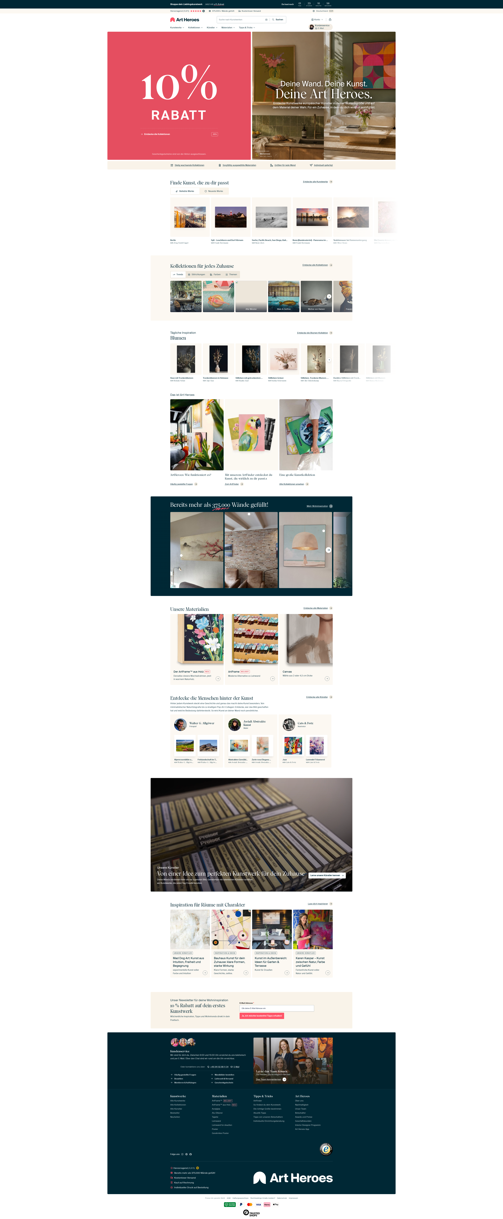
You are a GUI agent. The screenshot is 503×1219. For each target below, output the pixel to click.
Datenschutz (282, 1198)
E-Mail (321, 28)
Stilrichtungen (198, 274)
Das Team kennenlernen (268, 1079)
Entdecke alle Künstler (317, 697)
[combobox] (240, 19)
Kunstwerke (176, 27)
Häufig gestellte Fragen (185, 1074)
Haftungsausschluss (240, 1198)
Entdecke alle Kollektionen (315, 265)
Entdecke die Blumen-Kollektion (312, 333)
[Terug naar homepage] (184, 19)
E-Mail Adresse (247, 1003)
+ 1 (276, 155)
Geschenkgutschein (224, 1082)
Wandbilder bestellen (224, 1074)
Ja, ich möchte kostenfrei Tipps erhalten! (262, 1016)
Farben (217, 274)
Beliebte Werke (186, 191)
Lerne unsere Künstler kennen (325, 875)
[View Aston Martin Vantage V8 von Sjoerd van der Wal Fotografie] (249, 514)
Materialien (227, 27)
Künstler (211, 27)
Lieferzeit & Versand (224, 1078)
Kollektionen (194, 27)
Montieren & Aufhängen (185, 1082)
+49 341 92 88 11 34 (219, 1066)
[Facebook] (190, 1154)
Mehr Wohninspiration (317, 506)
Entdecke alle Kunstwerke (315, 181)
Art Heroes (302, 1096)
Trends (179, 274)
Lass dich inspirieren (318, 903)
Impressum (293, 1198)
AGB (229, 1198)
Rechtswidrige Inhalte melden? (262, 1198)
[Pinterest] (186, 1154)
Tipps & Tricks (245, 27)
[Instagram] (182, 1154)
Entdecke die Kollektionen (180, 134)
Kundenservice (322, 25)
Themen (233, 274)
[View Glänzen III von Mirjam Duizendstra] (323, 531)
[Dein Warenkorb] (330, 19)
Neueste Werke (215, 191)
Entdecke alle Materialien (316, 608)
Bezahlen (178, 1078)
